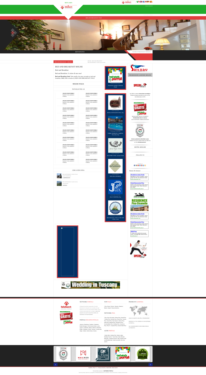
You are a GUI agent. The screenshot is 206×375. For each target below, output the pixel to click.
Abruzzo (82, 324)
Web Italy (106, 338)
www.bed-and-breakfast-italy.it (98, 52)
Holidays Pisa (116, 324)
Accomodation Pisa (108, 324)
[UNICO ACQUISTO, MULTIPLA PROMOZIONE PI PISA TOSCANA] (103, 354)
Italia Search (149, 6)
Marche (94, 327)
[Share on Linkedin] (139, 165)
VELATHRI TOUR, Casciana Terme (115, 155)
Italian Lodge (120, 335)
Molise (90, 327)
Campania (96, 324)
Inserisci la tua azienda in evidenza (68, 95)
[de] (147, 1)
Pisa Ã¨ (108, 325)
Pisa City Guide (110, 317)
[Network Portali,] (115, 75)
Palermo (121, 306)
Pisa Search (115, 320)
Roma (108, 306)
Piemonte (99, 327)
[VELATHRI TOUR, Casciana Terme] (115, 145)
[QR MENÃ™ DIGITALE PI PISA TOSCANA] (83, 354)
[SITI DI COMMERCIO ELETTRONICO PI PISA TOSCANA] (123, 354)
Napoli (109, 308)
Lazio (98, 326)
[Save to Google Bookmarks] (136, 165)
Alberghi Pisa (112, 322)
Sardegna (85, 329)
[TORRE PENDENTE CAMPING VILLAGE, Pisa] (115, 123)
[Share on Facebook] (134, 165)
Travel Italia (115, 336)
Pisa (106, 306)
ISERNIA (65, 185)
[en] (141, 1)
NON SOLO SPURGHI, (115, 176)
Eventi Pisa (123, 317)
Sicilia (89, 329)
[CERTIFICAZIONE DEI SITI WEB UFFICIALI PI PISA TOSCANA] (142, 354)
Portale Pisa (107, 319)
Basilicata (86, 324)
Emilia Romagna (83, 326)
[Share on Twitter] (143, 165)
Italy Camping (121, 338)
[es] (151, 1)
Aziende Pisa (113, 319)
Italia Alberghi (121, 336)
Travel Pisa (109, 320)
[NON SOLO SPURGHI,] (115, 166)
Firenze (112, 306)
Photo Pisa (119, 319)
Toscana (93, 329)
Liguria (81, 327)
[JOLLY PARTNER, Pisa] (115, 186)
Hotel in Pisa (121, 320)
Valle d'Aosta (90, 331)
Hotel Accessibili (116, 340)
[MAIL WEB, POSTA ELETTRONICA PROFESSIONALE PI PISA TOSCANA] (63, 354)
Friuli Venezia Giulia (92, 326)
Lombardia (85, 327)
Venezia (116, 306)
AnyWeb (90, 367)
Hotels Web (107, 335)
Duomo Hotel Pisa (122, 325)
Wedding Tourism (108, 336)
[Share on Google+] (138, 165)
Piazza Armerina (115, 308)
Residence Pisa (119, 322)
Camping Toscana (113, 338)
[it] (138, 1)
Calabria (91, 324)
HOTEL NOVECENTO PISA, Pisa (115, 112)
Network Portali (148, 15)
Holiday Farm (113, 335)
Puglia (81, 329)
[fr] (144, 1)
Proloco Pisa (117, 317)
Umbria (84, 331)
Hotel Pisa (106, 322)
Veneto (94, 331)
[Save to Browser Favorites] (145, 165)
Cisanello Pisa (114, 325)
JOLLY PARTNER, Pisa (115, 197)
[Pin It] (141, 165)
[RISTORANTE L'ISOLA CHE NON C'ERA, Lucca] (115, 207)
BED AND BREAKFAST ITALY (94, 18)
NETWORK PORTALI (108, 371)
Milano (105, 308)
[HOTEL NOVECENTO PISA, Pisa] (115, 102)
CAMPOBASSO (66, 177)
